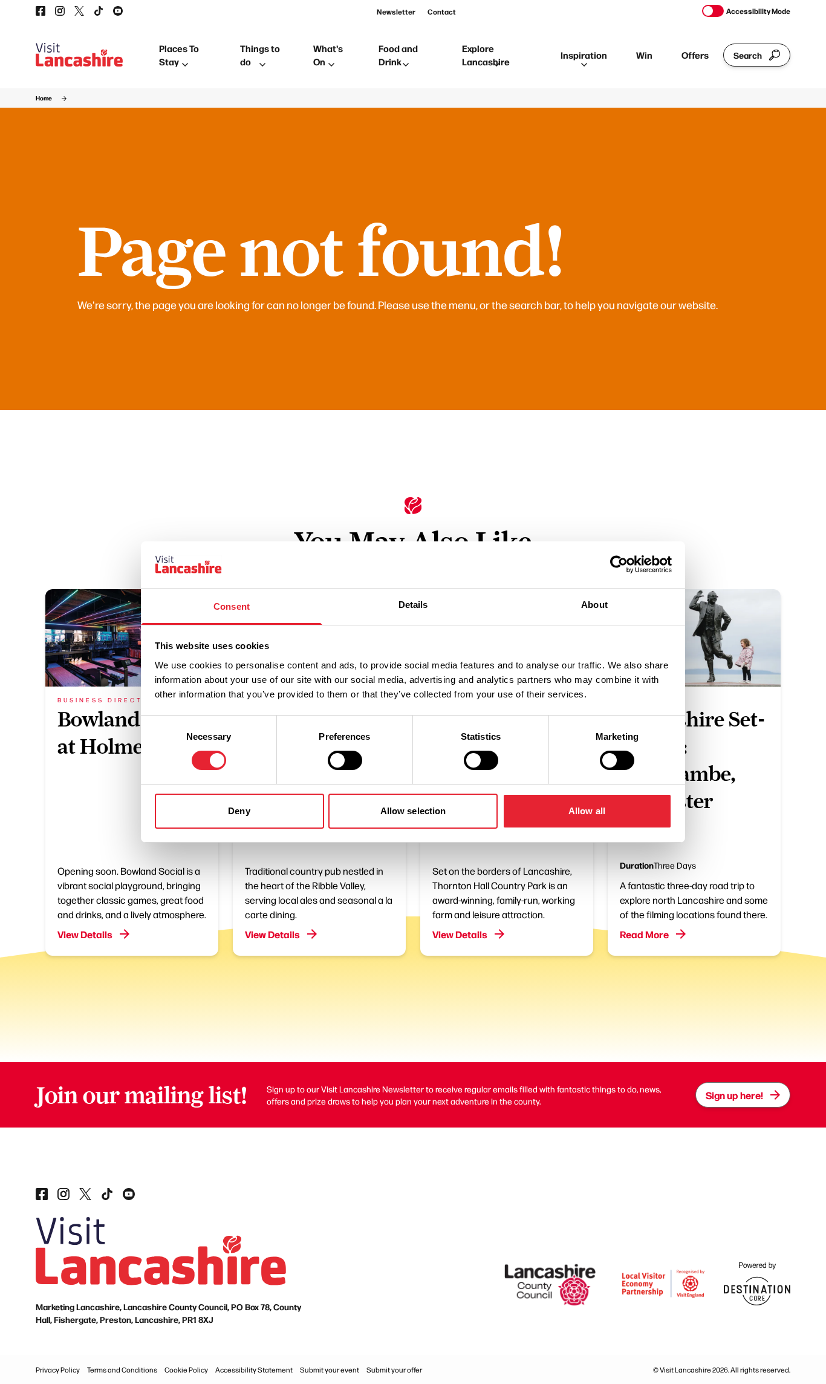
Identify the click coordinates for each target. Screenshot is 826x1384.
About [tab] (594, 604)
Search (747, 55)
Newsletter (396, 11)
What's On (328, 55)
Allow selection (413, 811)
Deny (239, 811)
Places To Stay (179, 55)
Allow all (586, 811)
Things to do (260, 55)
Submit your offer (394, 1369)
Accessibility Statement (254, 1369)
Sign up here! (734, 1095)
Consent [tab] (231, 606)
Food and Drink (398, 55)
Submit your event (329, 1369)
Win (644, 54)
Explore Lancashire (486, 55)
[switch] (345, 760)
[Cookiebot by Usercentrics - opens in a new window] (619, 564)
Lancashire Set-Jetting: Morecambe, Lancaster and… (692, 773)
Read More (644, 934)
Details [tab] (413, 604)
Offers (695, 54)
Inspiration (584, 54)
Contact (442, 11)
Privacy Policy (58, 1369)
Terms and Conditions (122, 1369)
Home (44, 98)
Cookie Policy (186, 1369)
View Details (84, 934)
